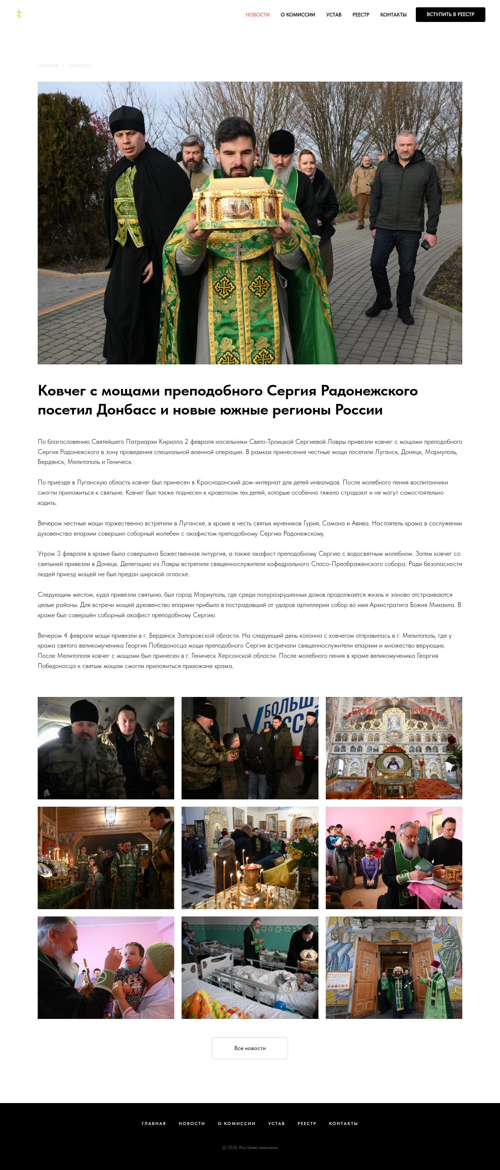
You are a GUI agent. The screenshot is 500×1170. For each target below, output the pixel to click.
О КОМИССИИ (298, 15)
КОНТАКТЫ (393, 15)
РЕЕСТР (360, 15)
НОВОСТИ (258, 15)
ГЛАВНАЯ (48, 65)
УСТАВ (334, 15)
